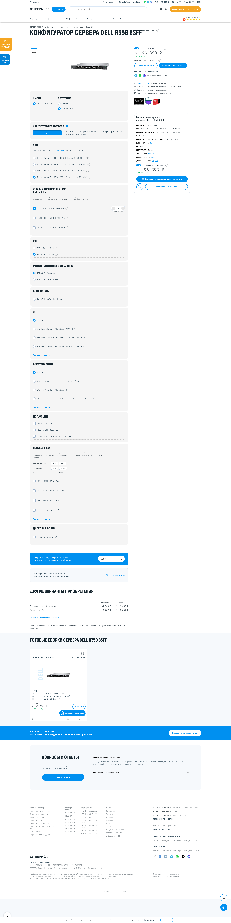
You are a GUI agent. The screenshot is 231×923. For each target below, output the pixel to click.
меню (60, 9)
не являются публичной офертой (59, 876)
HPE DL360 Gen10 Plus (89, 826)
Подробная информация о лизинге (44, 617)
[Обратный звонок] (223, 907)
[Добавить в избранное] (84, 653)
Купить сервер (37, 808)
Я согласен (167, 920)
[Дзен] (183, 856)
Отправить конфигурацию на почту (6, 46)
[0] (151, 9)
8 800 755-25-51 (165, 2)
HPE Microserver (89, 811)
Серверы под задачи (40, 835)
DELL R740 (70, 819)
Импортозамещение (96, 19)
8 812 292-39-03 (161, 815)
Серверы (34, 19)
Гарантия (110, 814)
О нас (108, 808)
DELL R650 (70, 828)
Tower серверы (37, 817)
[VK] (160, 856)
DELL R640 (70, 831)
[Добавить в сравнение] (81, 653)
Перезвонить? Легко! (164, 819)
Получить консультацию (185, 733)
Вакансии (110, 820)
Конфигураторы (52, 19)
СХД (68, 19)
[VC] (154, 856)
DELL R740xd (71, 822)
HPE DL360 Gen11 (89, 817)
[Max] (151, 2)
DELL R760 (70, 813)
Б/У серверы (36, 831)
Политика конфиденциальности (166, 874)
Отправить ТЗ (5, 61)
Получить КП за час (173, 65)
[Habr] (165, 856)
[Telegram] (148, 2)
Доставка (110, 817)
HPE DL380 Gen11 (89, 814)
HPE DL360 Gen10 (89, 833)
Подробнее (149, 920)
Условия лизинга (114, 833)
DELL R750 (70, 816)
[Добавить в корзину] (139, 186)
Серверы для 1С (37, 820)
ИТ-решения (126, 19)
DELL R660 (70, 825)
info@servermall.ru (131, 2)
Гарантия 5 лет (143, 83)
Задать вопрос (63, 777)
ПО (113, 19)
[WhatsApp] (145, 2)
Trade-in (110, 826)
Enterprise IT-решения (113, 837)
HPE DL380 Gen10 (89, 830)
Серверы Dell (68, 809)
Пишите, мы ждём (161, 829)
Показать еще (41, 355)
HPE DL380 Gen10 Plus (89, 821)
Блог (108, 823)
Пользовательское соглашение (166, 876)
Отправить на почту (113, 559)
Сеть (78, 19)
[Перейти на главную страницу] (39, 9)
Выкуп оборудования (116, 830)
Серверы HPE (87, 808)
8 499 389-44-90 (161, 811)
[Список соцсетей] (223, 897)
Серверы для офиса (39, 823)
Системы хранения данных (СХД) (42, 827)
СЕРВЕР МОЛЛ (111, 892)
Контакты (110, 811)
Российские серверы (40, 811)
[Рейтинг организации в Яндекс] (192, 18)
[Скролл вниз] (7, 915)
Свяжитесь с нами (117, 575)
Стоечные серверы (39, 814)
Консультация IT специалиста (185, 9)
